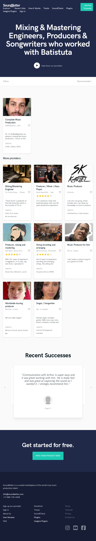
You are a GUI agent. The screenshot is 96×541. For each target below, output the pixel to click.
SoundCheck (57, 8)
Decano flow (9, 272)
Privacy (68, 514)
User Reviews (8, 517)
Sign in (23, 11)
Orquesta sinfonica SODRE (45, 272)
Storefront (38, 506)
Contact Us (70, 517)
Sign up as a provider (12, 506)
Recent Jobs (20, 8)
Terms (67, 506)
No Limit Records (10, 216)
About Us (7, 514)
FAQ (5, 521)
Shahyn (13, 147)
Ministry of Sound (11, 330)
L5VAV (7, 147)
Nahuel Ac (17, 272)
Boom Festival (23, 330)
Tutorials (69, 510)
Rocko (16, 213)
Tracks (46, 8)
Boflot (19, 147)
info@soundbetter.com (13, 494)
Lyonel (24, 272)
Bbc (6, 333)
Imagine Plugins (10, 11)
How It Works (34, 8)
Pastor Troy (9, 213)
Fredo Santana (83, 213)
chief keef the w (72, 213)
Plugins (69, 8)
